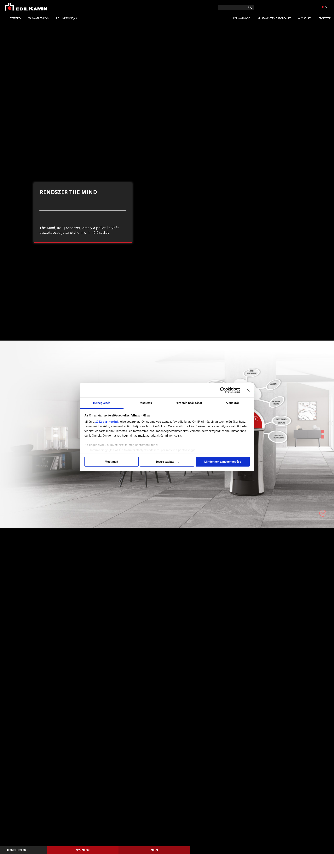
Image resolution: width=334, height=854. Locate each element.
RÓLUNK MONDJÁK (66, 18)
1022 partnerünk (107, 421)
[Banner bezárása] (248, 390)
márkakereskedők (38, 18)
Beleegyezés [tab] (101, 402)
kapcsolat (304, 18)
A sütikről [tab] (232, 402)
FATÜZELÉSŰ (82, 850)
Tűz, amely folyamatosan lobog (78, 216)
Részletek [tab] (145, 402)
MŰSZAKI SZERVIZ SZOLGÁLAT (274, 18)
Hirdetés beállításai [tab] (189, 402)
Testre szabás (165, 461)
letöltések (324, 18)
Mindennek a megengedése (222, 461)
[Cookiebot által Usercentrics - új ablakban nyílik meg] (223, 390)
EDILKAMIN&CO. (242, 18)
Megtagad (111, 461)
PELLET (154, 850)
